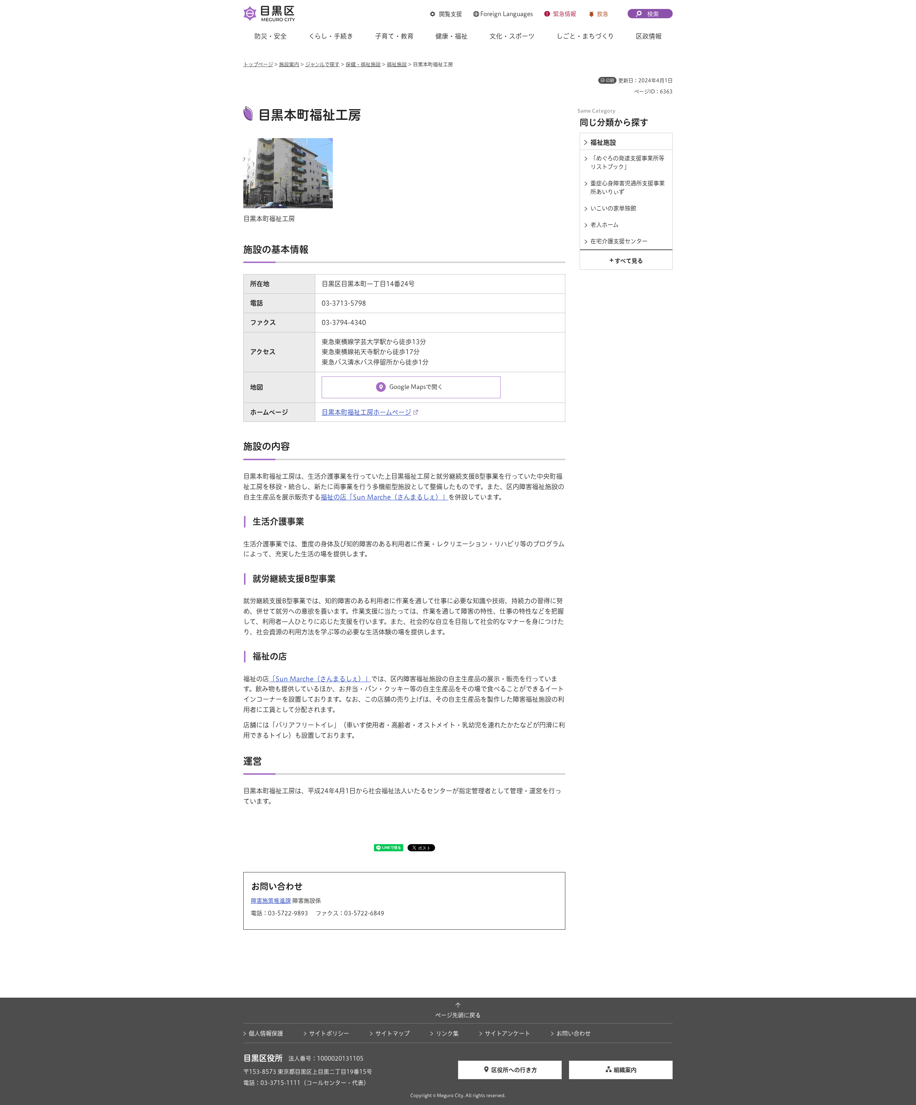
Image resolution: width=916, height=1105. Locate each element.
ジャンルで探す (322, 64)
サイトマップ (392, 1033)
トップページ (258, 64)
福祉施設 (397, 64)
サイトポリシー (329, 1033)
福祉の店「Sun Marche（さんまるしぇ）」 (384, 497)
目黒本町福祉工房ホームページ (366, 412)
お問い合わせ (573, 1033)
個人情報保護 (266, 1033)
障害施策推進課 (271, 901)
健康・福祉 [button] (451, 36)
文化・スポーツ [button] (512, 36)
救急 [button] (602, 14)
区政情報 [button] (649, 36)
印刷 (610, 80)
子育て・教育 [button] (394, 36)
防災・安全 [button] (270, 36)
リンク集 (447, 1033)
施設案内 (289, 64)
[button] (446, 14)
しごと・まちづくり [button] (585, 36)
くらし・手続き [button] (330, 36)
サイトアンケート (507, 1033)
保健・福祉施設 (363, 64)
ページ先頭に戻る (458, 1015)
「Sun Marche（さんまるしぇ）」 (320, 679)
